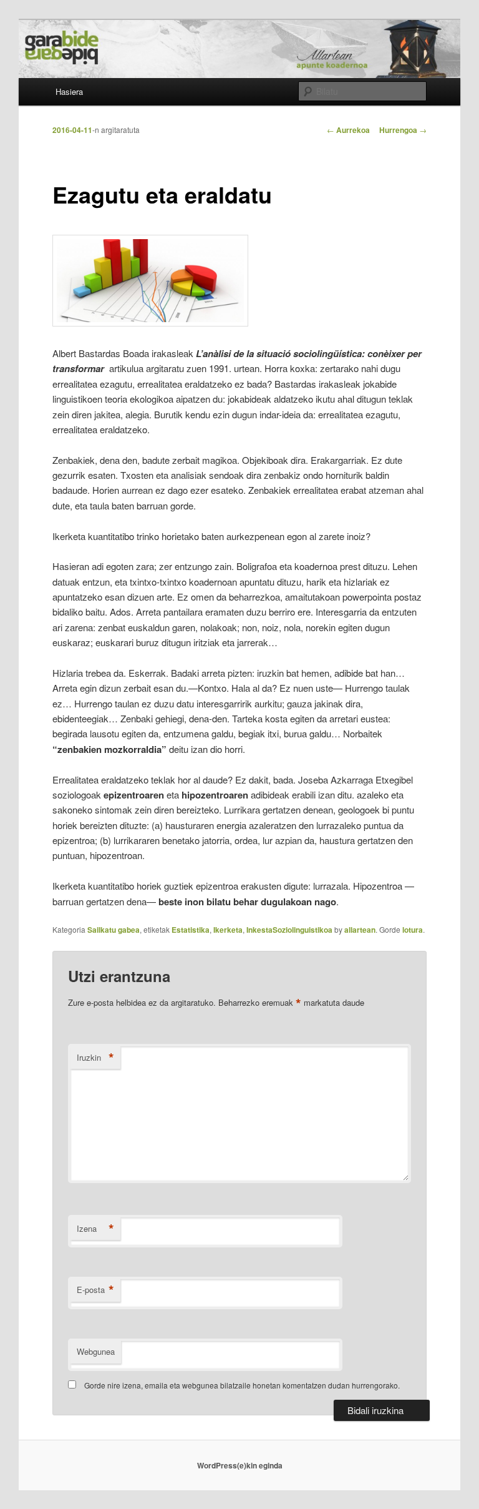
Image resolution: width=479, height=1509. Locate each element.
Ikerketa (228, 929)
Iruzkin (95, 1058)
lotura (412, 929)
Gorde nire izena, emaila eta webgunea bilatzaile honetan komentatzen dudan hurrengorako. (242, 1385)
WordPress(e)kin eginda (240, 1465)
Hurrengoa (403, 129)
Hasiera (69, 91)
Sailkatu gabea (113, 929)
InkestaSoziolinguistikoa (289, 929)
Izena (95, 1229)
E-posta (95, 1290)
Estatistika (191, 929)
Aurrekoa (348, 129)
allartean (359, 929)
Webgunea (96, 1351)
